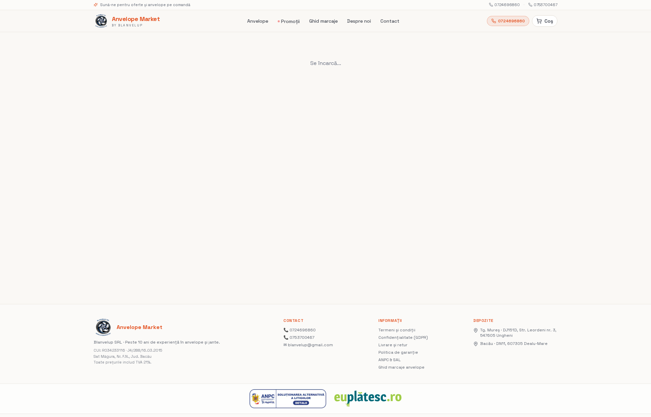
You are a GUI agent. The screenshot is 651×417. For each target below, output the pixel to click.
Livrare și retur (393, 345)
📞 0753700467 (298, 337)
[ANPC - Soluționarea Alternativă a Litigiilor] (288, 398)
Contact (389, 21)
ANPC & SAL (389, 360)
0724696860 (507, 4)
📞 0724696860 (299, 330)
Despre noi (359, 21)
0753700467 (545, 4)
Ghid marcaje (323, 21)
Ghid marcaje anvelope (401, 367)
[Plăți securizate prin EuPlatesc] (367, 399)
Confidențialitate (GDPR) (403, 337)
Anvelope (257, 21)
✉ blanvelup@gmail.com (308, 345)
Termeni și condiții (396, 330)
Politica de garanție (398, 352)
